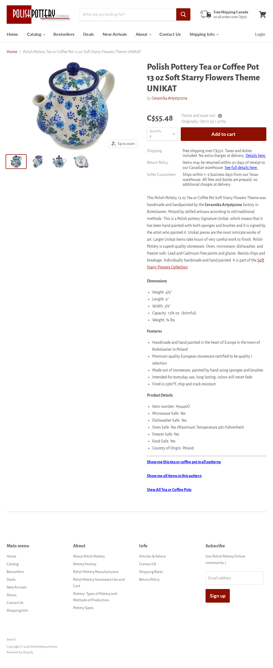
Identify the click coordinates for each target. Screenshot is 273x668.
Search (11, 639)
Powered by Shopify (20, 652)
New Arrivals (115, 34)
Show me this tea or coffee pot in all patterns (184, 462)
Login (260, 34)
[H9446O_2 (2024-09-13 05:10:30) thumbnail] (59, 161)
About (142, 34)
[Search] (183, 14)
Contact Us (170, 34)
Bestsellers (63, 34)
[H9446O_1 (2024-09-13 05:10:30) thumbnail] (38, 161)
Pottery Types (83, 608)
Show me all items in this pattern (174, 476)
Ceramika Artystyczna (169, 98)
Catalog (34, 34)
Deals (88, 34)
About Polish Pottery (89, 556)
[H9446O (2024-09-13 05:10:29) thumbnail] (16, 161)
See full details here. (241, 167)
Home (12, 34)
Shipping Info (203, 34)
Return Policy (149, 580)
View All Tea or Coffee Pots (169, 490)
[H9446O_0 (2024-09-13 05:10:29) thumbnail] (81, 161)
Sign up (218, 596)
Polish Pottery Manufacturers (96, 572)
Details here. (256, 155)
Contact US (147, 564)
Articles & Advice (152, 556)
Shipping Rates (151, 572)
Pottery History (84, 564)
